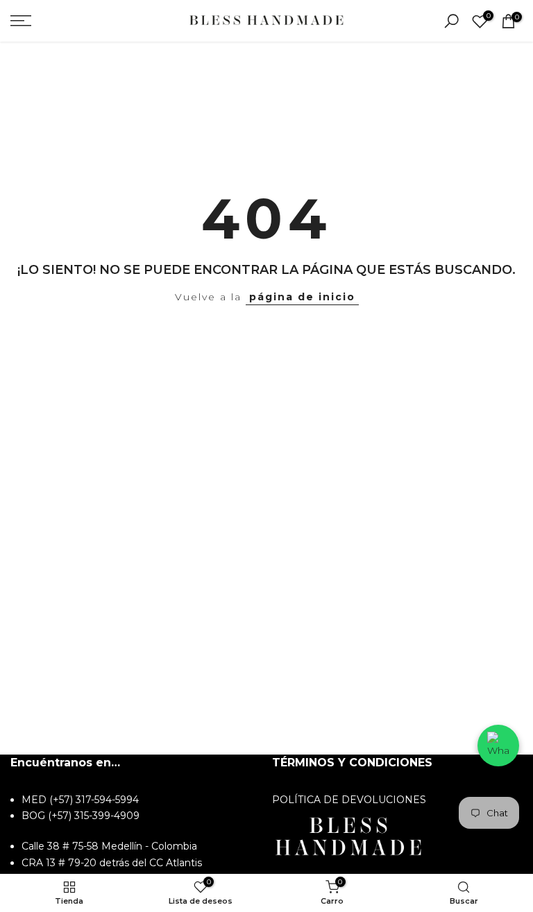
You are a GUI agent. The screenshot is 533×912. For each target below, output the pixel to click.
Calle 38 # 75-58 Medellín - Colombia (109, 846)
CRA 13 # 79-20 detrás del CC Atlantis (112, 863)
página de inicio (302, 297)
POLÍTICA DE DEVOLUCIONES (349, 799)
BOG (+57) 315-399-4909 (80, 815)
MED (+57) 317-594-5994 (80, 799)
